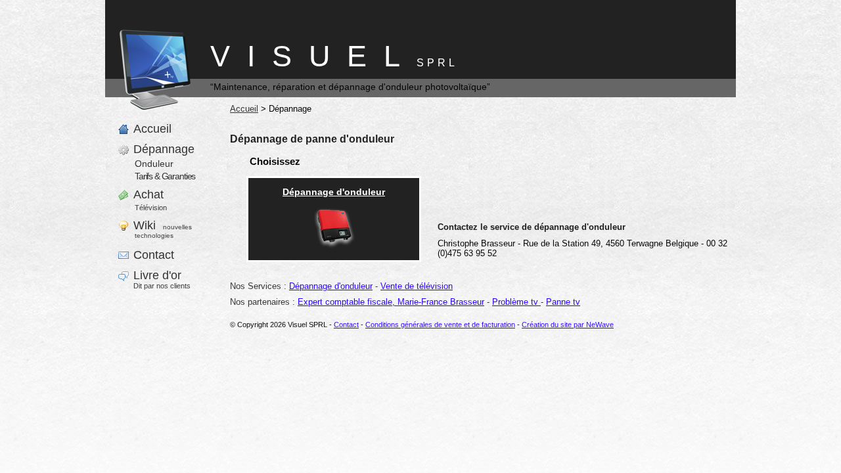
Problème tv (516, 302)
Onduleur (154, 163)
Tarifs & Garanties (165, 176)
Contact (346, 324)
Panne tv (563, 302)
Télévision (151, 208)
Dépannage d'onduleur (331, 286)
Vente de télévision (416, 286)
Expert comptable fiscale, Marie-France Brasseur (391, 302)
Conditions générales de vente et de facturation (440, 324)
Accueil (244, 109)
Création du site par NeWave (568, 324)
